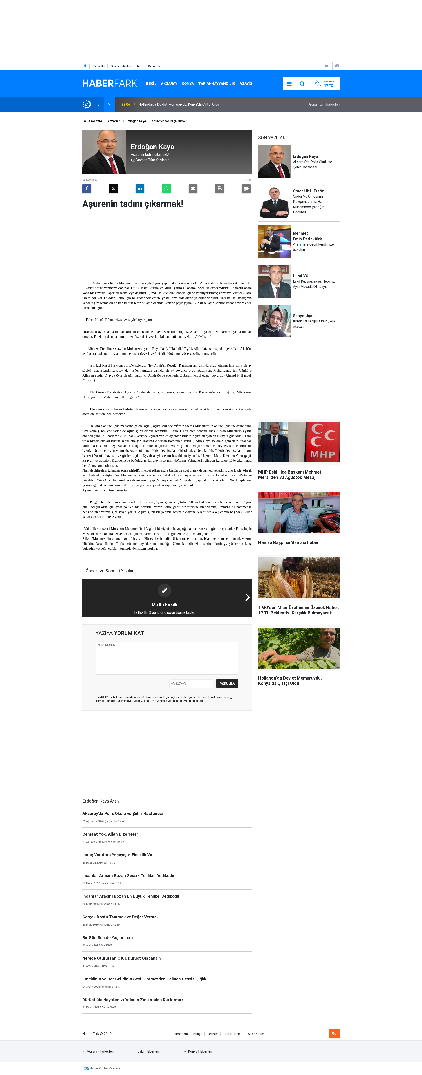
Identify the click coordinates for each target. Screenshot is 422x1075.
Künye (197, 1034)
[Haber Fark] (109, 83)
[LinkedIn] (140, 188)
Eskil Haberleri (148, 1051)
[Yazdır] (219, 188)
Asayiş (246, 83)
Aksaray (169, 83)
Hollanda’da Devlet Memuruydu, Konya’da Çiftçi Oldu (178, 104)
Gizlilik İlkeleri (233, 1034)
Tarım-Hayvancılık (216, 83)
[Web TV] (326, 66)
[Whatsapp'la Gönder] (166, 188)
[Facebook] (86, 188)
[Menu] (289, 84)
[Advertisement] (132, 31)
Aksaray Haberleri (100, 1051)
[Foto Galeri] (337, 66)
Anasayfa (95, 121)
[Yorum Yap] (246, 188)
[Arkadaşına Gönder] (193, 188)
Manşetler (99, 66)
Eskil (151, 83)
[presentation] (98, 104)
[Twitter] (113, 188)
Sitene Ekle (155, 66)
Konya (188, 83)
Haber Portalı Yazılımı (105, 1068)
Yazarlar (114, 121)
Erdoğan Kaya (136, 121)
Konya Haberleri (200, 1051)
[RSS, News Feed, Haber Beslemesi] (334, 1033)
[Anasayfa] (84, 66)
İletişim (213, 1034)
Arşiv (139, 66)
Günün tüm (324, 104)
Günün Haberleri (121, 66)
